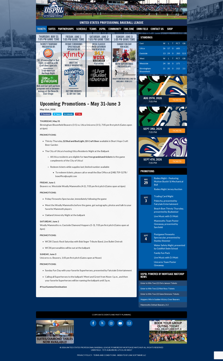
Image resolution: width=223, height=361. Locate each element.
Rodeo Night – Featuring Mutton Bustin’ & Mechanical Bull (168, 181)
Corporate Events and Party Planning (111, 315)
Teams (93, 29)
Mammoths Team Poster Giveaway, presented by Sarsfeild (166, 224)
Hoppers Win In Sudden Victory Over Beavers (160, 299)
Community (114, 29)
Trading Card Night (163, 196)
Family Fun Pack (162, 253)
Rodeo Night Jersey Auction (168, 189)
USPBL (102, 29)
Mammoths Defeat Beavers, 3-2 (155, 305)
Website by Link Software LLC (131, 355)
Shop (170, 29)
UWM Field (142, 29)
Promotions (147, 171)
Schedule (81, 29)
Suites (51, 29)
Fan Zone (129, 29)
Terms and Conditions (104, 355)
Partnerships (66, 29)
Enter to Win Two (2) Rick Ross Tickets (158, 288)
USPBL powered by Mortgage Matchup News (162, 275)
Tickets (41, 29)
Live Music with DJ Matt (166, 216)
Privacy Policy (84, 355)
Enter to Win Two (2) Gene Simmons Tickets (160, 294)
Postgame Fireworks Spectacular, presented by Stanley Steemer (167, 237)
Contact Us (157, 29)
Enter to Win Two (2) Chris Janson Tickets (159, 283)
